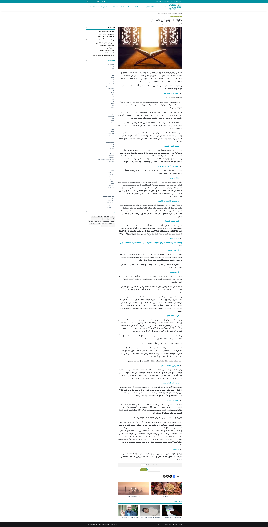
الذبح (113, 94)
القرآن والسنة (111, 135)
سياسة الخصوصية (93, 524)
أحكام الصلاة (100, 216)
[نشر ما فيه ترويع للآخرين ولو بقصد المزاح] (172, 510)
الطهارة (112, 120)
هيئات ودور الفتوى (139, 7)
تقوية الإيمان (111, 155)
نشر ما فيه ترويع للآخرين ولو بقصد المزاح (173, 517)
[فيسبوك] (174, 476)
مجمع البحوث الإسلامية (109, 189)
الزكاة (113, 97)
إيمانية (113, 75)
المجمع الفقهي (111, 144)
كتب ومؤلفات (111, 187)
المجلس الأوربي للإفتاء (109, 142)
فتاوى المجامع (150, 7)
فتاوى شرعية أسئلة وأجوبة (107, 524)
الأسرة (113, 79)
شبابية (113, 166)
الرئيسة (164, 7)
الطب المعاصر (111, 114)
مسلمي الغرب (104, 226)
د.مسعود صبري (111, 157)
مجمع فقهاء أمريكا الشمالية (108, 196)
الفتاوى (158, 7)
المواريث (112, 151)
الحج (113, 90)
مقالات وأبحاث (111, 200)
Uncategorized (111, 64)
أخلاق (113, 68)
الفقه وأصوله (99, 219)
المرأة (113, 146)
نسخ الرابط (144, 470)
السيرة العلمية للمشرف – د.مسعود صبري (164, 1)
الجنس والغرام (111, 88)
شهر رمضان (90, 221)
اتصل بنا (89, 7)
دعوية (113, 164)
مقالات (122, 7)
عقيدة (112, 170)
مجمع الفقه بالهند (110, 194)
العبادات (112, 125)
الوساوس (112, 153)
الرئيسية (179, 13)
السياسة (112, 103)
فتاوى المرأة (104, 223)
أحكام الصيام (94, 216)
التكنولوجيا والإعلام (110, 86)
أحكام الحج (112, 216)
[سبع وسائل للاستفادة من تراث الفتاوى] (128, 510)
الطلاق (112, 118)
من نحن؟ (99, 524)
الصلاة (113, 110)
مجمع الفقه (111, 192)
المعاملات (112, 148)
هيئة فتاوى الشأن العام (109, 207)
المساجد (93, 219)
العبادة (112, 127)
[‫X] (170, 476)
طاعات (112, 168)
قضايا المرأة (92, 223)
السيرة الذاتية (111, 105)
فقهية (169, 13)
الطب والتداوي (111, 116)
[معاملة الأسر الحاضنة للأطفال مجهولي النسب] (150, 510)
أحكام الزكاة (106, 216)
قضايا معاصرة (114, 7)
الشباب (105, 219)
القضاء (113, 138)
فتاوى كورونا (111, 179)
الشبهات (112, 107)
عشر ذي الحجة (111, 223)
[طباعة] (164, 476)
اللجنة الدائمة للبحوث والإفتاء (108, 140)
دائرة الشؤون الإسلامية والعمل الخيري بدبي (105, 159)
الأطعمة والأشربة (110, 84)
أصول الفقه (111, 73)
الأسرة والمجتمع (111, 219)
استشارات (129, 7)
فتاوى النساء (98, 223)
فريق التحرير (179, 24)
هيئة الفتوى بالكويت (110, 205)
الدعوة (112, 92)
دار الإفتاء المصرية (110, 161)
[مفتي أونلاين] (175, 6)
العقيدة (112, 129)
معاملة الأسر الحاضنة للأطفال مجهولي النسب (150, 517)
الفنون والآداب (111, 133)
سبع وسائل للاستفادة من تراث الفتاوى (130, 517)
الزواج (113, 99)
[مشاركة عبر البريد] (167, 476)
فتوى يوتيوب (111, 181)
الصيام (113, 112)
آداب (113, 66)
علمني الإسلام (104, 7)
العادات (112, 122)
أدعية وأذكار (96, 7)
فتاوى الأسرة (111, 174)
